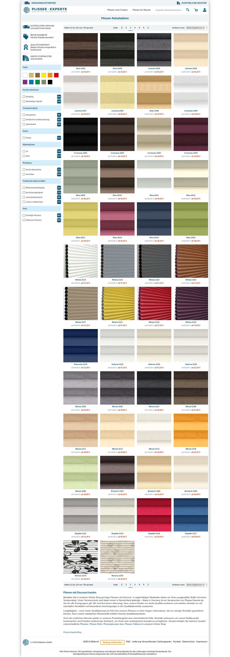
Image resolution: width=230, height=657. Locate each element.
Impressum (201, 641)
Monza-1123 (154, 324)
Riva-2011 (154, 197)
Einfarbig (29, 97)
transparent (31, 115)
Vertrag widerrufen (112, 642)
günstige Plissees (110, 597)
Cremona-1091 (80, 154)
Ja (27, 151)
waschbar (30, 174)
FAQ (128, 641)
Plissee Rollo (95, 624)
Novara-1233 (80, 577)
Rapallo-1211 (80, 535)
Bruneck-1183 (190, 493)
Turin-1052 (80, 70)
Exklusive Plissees (34, 220)
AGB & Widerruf (91, 641)
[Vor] (148, 27)
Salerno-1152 (117, 366)
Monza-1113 (80, 281)
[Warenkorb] (196, 10)
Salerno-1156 (190, 366)
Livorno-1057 (80, 112)
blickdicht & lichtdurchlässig (37, 119)
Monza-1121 (117, 324)
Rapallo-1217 (190, 535)
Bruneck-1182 (154, 493)
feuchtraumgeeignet (34, 192)
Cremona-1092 (117, 154)
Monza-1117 (80, 324)
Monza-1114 (117, 281)
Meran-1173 (154, 450)
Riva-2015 (154, 239)
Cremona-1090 (190, 112)
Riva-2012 (190, 197)
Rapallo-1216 (154, 535)
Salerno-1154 (154, 366)
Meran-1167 (154, 408)
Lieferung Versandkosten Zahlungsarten (152, 641)
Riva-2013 (80, 239)
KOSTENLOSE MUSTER (194, 3)
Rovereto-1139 (80, 366)
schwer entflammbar (34, 202)
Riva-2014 (117, 239)
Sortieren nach (178, 28)
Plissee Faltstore (133, 624)
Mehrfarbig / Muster (34, 101)
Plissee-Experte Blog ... (73, 632)
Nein (28, 156)
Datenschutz (188, 641)
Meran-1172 (117, 450)
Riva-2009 (80, 197)
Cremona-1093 (154, 154)
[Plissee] (63, 10)
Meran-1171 (80, 450)
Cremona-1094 (190, 154)
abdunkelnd (31, 124)
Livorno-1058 (117, 112)
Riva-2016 (190, 239)
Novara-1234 (117, 577)
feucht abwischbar (33, 170)
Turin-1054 (117, 70)
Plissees (84, 624)
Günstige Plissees (33, 215)
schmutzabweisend (34, 197)
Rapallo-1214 (117, 535)
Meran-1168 (190, 408)
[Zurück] (122, 27)
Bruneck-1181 (117, 493)
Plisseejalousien (111, 624)
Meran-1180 (80, 493)
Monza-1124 (190, 324)
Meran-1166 (117, 408)
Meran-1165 (80, 408)
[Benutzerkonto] (204, 10)
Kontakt (177, 641)
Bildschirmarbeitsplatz (35, 188)
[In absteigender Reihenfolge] (206, 28)
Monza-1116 (190, 281)
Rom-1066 (154, 112)
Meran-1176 (190, 450)
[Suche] (188, 10)
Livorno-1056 (190, 70)
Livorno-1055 (154, 70)
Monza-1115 (154, 281)
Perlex (28, 138)
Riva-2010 (117, 197)
